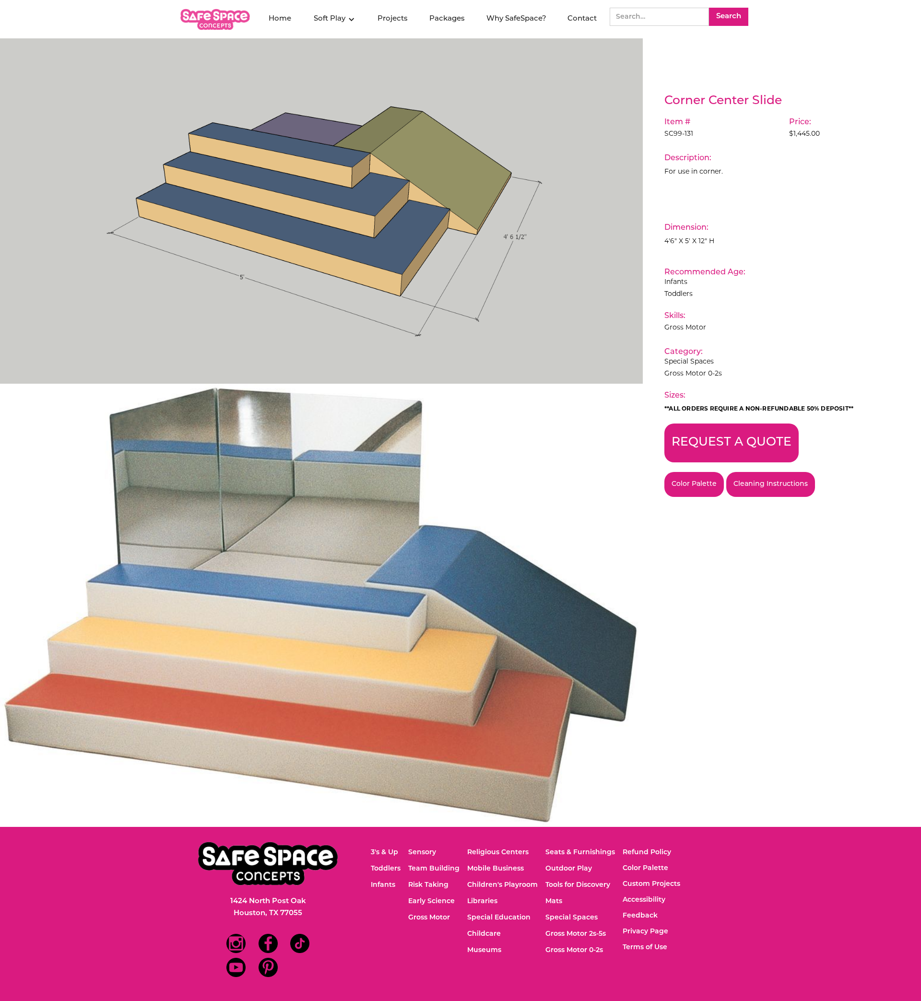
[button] (334, 19)
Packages (447, 19)
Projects (393, 19)
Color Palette (694, 484)
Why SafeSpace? (516, 19)
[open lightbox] (321, 211)
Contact (582, 19)
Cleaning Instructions (770, 484)
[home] (216, 19)
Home (280, 19)
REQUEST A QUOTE (731, 442)
